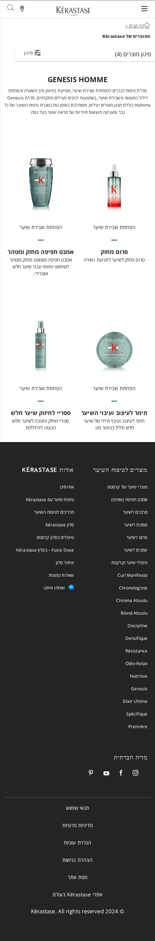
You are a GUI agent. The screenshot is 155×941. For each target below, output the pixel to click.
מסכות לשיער (135, 525)
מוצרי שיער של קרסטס (127, 487)
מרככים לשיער (135, 512)
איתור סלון (65, 562)
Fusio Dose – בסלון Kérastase (45, 550)
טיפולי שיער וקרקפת (129, 562)
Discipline (137, 626)
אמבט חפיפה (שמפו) (129, 499)
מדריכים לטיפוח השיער (54, 512)
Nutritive (138, 676)
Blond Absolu (134, 613)
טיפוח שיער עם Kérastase (50, 499)
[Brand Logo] (73, 12)
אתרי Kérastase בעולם (77, 894)
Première (137, 726)
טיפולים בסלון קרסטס (55, 537)
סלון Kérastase (59, 525)
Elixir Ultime (135, 701)
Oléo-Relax (136, 663)
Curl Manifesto (132, 575)
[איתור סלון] (22, 9)
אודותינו (67, 487)
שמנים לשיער (135, 550)
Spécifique (136, 714)
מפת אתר (77, 877)
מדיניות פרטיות (77, 825)
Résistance (136, 651)
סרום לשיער (137, 537)
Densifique (136, 638)
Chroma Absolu (131, 600)
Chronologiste (133, 588)
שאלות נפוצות (61, 575)
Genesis (139, 689)
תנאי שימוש (77, 807)
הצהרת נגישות (77, 859)
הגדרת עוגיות (77, 842)
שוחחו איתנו (54, 588)
